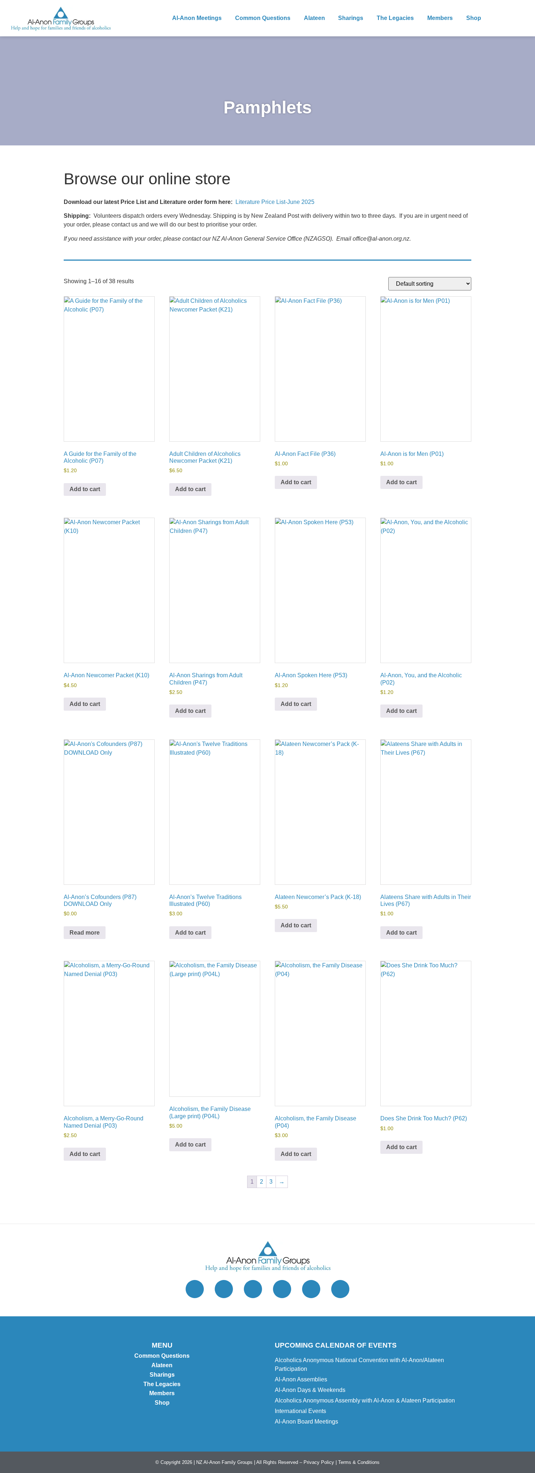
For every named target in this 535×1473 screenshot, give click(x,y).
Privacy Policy (319, 1462)
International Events (300, 1411)
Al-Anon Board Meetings (306, 1421)
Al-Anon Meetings (197, 18)
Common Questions (262, 18)
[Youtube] (311, 1289)
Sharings (350, 18)
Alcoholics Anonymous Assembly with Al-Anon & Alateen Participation (365, 1400)
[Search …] (519, 18)
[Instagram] (224, 1289)
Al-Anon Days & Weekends (310, 1390)
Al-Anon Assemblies (301, 1379)
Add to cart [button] (85, 489)
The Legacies (395, 18)
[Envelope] (282, 1289)
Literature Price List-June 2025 (274, 202)
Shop (473, 18)
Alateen (314, 18)
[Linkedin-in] (340, 1289)
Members (440, 18)
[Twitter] (195, 1289)
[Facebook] (253, 1289)
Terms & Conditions (359, 1462)
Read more (85, 933)
